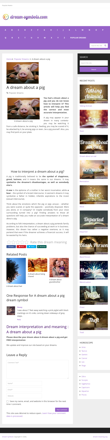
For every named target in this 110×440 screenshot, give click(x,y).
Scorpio (85, 380)
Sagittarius (86, 384)
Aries (84, 347)
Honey (19, 307)
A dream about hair (14, 286)
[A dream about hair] (16, 271)
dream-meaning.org (100, 437)
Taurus (84, 351)
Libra (84, 376)
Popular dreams (7, 5)
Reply (19, 319)
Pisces (84, 395)
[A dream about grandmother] (59, 267)
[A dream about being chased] (37, 265)
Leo (83, 362)
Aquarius (85, 391)
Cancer (84, 358)
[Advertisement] (37, 151)
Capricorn (86, 387)
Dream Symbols (7, 437)
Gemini (84, 354)
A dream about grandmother (55, 280)
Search (106, 45)
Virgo (84, 365)
